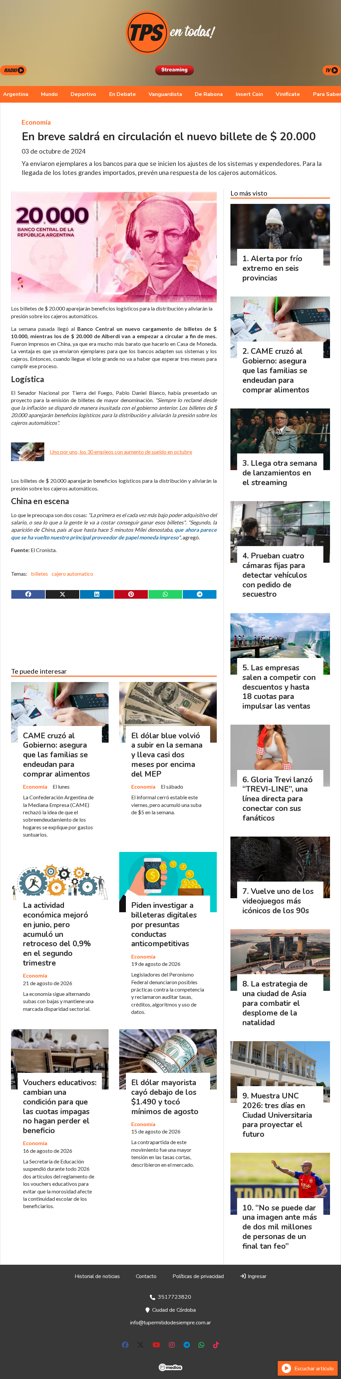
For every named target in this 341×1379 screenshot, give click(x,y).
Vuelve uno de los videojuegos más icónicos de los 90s (278, 901)
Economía (36, 122)
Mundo (49, 94)
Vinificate (288, 94)
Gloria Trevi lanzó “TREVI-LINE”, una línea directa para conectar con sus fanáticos (277, 799)
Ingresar (256, 1276)
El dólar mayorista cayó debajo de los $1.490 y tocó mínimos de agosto (164, 1096)
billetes (39, 573)
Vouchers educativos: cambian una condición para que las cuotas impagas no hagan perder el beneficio (60, 1106)
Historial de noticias (97, 1276)
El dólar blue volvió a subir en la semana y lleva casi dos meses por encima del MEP (166, 755)
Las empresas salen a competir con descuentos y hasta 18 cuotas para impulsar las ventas (279, 687)
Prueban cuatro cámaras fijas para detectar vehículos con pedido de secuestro (274, 575)
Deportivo (83, 94)
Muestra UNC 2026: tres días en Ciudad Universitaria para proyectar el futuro (277, 1115)
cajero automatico (72, 573)
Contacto (146, 1276)
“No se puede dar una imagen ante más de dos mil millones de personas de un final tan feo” (279, 1227)
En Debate (122, 94)
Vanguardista (165, 94)
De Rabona (209, 94)
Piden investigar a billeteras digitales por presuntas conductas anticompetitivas (164, 924)
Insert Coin (249, 94)
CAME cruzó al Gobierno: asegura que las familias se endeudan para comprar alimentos (56, 755)
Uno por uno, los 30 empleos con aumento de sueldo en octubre (121, 451)
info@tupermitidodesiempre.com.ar (170, 1322)
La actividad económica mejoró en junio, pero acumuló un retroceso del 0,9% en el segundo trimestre (57, 934)
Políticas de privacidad (198, 1276)
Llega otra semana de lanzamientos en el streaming (279, 473)
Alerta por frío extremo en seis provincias (272, 268)
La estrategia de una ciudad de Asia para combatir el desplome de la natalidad (275, 1003)
